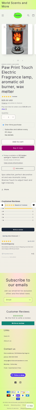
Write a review (18, 323)
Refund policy (15, 405)
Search (7, 336)
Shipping (4, 103)
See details (9, 135)
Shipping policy (26, 408)
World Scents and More (16, 402)
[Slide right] (22, 61)
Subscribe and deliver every (16, 129)
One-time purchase (13, 125)
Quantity (5, 113)
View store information (13, 163)
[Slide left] (13, 61)
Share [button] (6, 189)
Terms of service (13, 408)
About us (7, 341)
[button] (2, 15)
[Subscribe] (29, 299)
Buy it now (18, 148)
